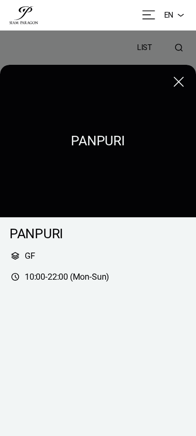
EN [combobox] (168, 15)
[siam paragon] (24, 15)
